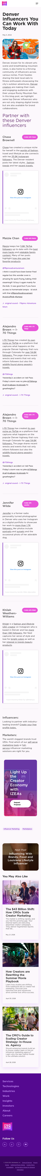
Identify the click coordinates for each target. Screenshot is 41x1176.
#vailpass (11, 385)
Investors (8, 1106)
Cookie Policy (31, 1165)
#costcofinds (9, 297)
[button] (30, 137)
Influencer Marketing (11, 829)
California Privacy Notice (18, 1165)
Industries (9, 1091)
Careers (7, 1115)
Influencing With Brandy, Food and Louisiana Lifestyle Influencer (21, 857)
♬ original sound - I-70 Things (16, 395)
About (6, 1111)
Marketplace (27, 829)
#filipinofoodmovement (21, 293)
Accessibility (10, 1167)
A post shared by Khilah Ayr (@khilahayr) (20, 700)
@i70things (8, 374)
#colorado (21, 385)
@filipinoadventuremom (13, 268)
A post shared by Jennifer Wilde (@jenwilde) (20, 592)
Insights (7, 1101)
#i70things (32, 381)
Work (6, 1096)
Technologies (11, 1086)
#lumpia (18, 297)
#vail (5, 385)
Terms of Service (27, 1162)
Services (8, 1081)
